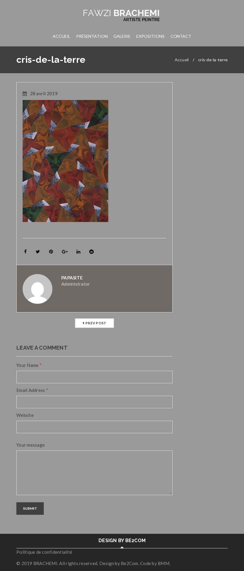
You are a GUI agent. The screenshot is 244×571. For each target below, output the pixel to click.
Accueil (182, 59)
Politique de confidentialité (44, 552)
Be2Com (129, 563)
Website (25, 415)
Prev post (95, 323)
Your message (30, 445)
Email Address (32, 390)
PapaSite (72, 277)
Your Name (29, 365)
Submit (30, 508)
